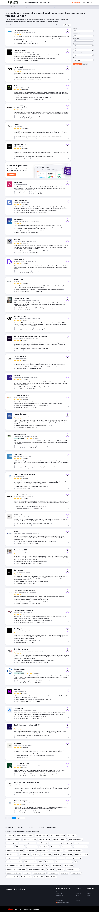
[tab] (9, 827)
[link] (43, 3)
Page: (18, 818)
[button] (83, 2)
